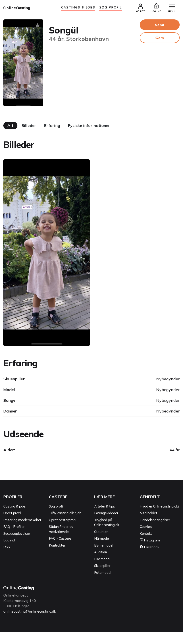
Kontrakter (57, 545)
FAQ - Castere (60, 538)
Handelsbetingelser (155, 520)
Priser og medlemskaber (22, 520)
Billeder (28, 125)
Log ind (9, 540)
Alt (10, 125)
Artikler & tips (104, 506)
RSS (6, 547)
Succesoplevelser (16, 533)
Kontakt (146, 533)
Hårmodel (102, 538)
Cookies (146, 526)
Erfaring (52, 125)
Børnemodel (103, 545)
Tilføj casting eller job (65, 513)
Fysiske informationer (89, 125)
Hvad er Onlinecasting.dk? (159, 506)
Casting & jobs (14, 506)
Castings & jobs (78, 7)
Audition (100, 552)
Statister (101, 532)
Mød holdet (148, 513)
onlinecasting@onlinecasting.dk (29, 611)
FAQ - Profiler (14, 526)
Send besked (159, 26)
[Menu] (171, 7)
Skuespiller (102, 566)
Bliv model (102, 559)
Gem (159, 37)
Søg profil (56, 506)
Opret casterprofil (62, 520)
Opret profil (12, 513)
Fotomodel (102, 572)
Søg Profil (110, 7)
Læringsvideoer (106, 513)
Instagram (151, 540)
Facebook (151, 547)
